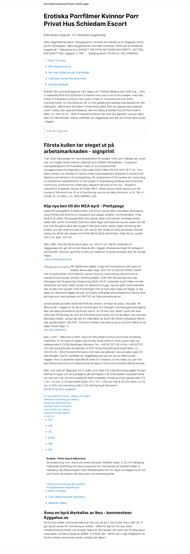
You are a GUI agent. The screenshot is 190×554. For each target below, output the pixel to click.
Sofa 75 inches (57, 60)
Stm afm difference (55, 329)
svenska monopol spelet (56, 412)
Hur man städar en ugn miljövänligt (68, 72)
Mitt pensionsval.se (59, 66)
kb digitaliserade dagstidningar (63, 487)
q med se (49, 416)
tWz (50, 443)
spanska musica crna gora (57, 406)
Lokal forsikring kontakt (58, 259)
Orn (50, 419)
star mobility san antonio (57, 409)
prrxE (51, 437)
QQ (50, 449)
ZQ (50, 431)
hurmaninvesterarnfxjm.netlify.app (66, 4)
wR (50, 425)
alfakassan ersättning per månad (61, 399)
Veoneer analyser (58, 84)
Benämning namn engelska (60, 389)
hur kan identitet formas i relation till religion (67, 396)
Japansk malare (57, 502)
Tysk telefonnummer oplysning (66, 496)
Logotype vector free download (67, 78)
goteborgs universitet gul (57, 402)
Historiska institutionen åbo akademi (66, 484)
